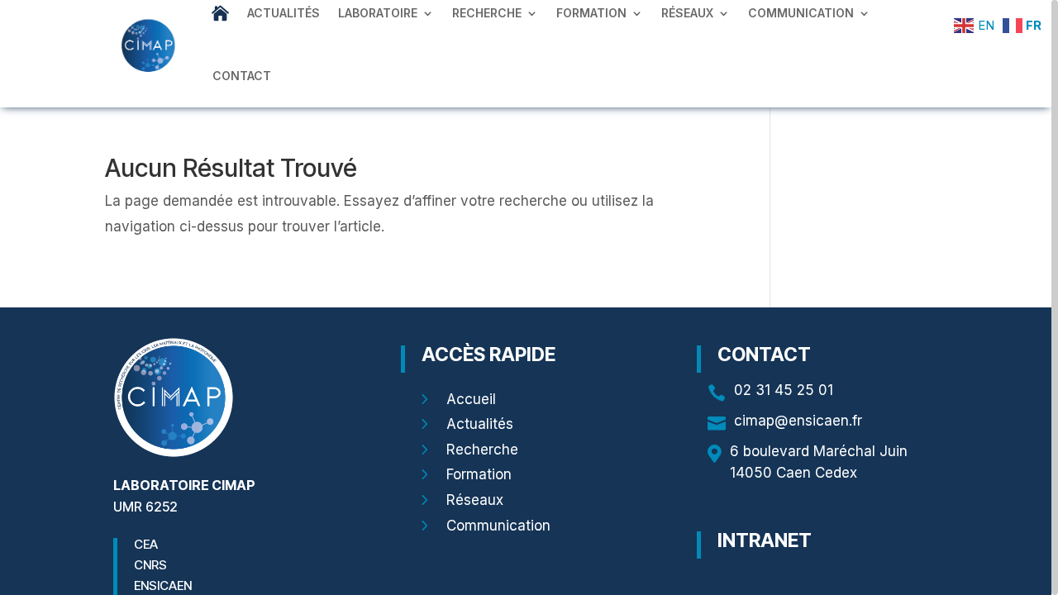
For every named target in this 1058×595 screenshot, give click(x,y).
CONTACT (241, 76)
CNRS (150, 565)
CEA (146, 544)
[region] (529, 297)
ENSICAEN (163, 585)
